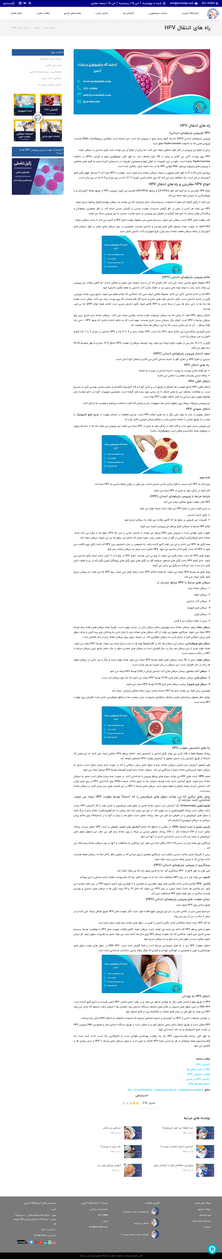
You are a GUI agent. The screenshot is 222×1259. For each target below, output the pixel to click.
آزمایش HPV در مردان (198, 1079)
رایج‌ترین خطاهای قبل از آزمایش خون (173, 1165)
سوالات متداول (204, 1209)
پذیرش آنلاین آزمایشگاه (50, 58)
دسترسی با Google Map (45, 1235)
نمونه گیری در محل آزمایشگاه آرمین (45, 71)
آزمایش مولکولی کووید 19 (49, 84)
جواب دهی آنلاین (53, 65)
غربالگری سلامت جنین (51, 78)
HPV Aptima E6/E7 (199, 1084)
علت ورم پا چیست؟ (110, 1146)
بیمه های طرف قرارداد (201, 1221)
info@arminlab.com (182, 3)
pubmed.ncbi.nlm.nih (165, 1090)
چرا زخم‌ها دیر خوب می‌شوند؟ (177, 1128)
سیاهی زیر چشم (112, 1128)
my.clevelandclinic (143, 1090)
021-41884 (208, 3)
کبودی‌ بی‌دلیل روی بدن (109, 1165)
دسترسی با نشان (48, 1229)
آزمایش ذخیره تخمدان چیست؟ (176, 1146)
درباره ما (207, 1226)
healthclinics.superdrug (191, 1090)
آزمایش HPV (203, 1064)
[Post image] (205, 1132)
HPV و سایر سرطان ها (198, 1069)
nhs (129, 1090)
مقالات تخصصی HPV (198, 1074)
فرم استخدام (205, 1215)
